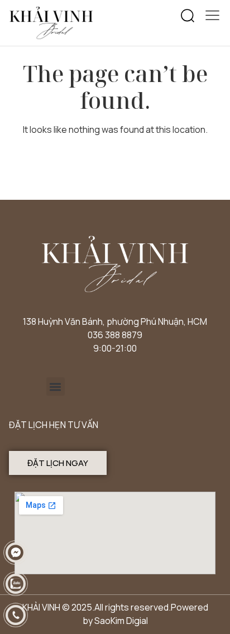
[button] (187, 16)
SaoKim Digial (121, 620)
